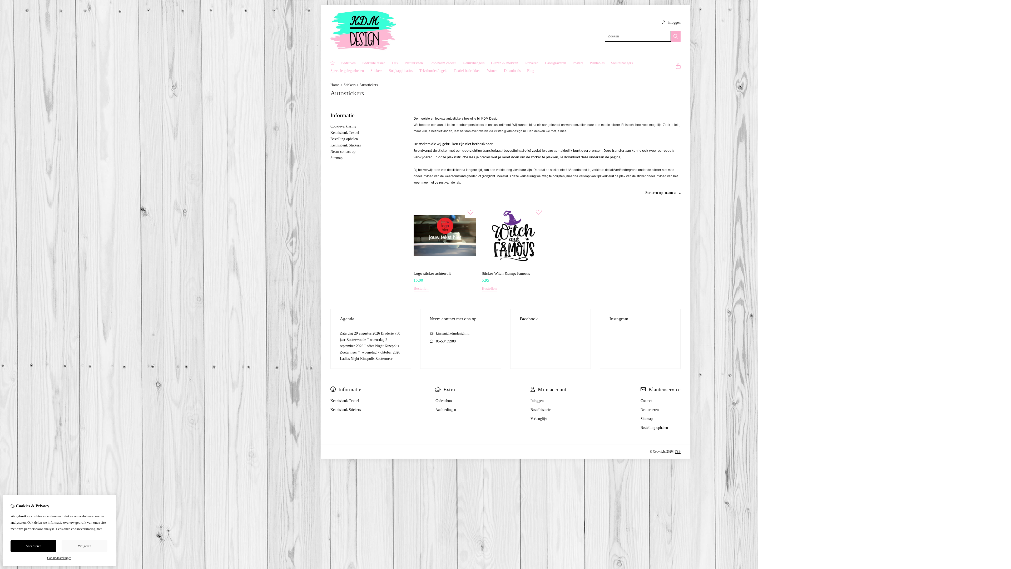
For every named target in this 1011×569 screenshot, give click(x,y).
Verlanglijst (539, 419)
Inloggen (537, 401)
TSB (678, 451)
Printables (597, 63)
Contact (646, 401)
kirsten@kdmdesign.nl (452, 333)
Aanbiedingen (445, 410)
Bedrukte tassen (373, 63)
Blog (530, 71)
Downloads (512, 71)
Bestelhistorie (541, 410)
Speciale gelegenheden (347, 71)
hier (99, 529)
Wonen (492, 71)
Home (334, 85)
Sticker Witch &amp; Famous (506, 273)
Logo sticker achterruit (432, 273)
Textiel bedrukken (467, 71)
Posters (578, 63)
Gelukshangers (473, 63)
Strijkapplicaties (401, 71)
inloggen (674, 22)
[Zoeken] (676, 36)
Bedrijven (348, 63)
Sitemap (336, 158)
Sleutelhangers (622, 63)
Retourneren (650, 410)
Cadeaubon (443, 401)
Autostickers (368, 85)
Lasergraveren (555, 63)
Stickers (376, 71)
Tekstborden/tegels (433, 71)
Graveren (531, 63)
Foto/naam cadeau (442, 63)
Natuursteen (414, 63)
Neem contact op (342, 152)
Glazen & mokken (504, 63)
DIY (395, 63)
